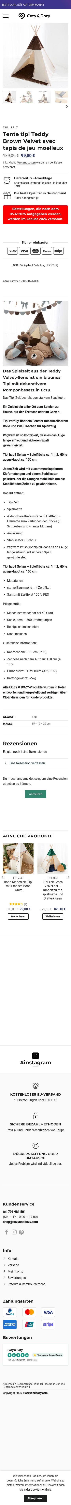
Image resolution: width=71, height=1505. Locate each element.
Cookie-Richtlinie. (41, 1489)
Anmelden (35, 794)
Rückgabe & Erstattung (32, 265)
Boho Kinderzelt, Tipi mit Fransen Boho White (18, 886)
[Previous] (9, 55)
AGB (15, 265)
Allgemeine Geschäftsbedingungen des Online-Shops (34, 1384)
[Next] (61, 55)
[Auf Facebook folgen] (6, 1232)
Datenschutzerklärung (17, 1387)
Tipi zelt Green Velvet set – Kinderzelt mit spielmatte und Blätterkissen (52, 890)
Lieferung (53, 265)
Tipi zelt (10, 127)
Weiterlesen (18, 916)
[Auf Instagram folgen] (35, 1055)
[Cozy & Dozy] (34, 15)
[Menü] (5, 15)
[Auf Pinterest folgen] (21, 1232)
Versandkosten (26, 162)
